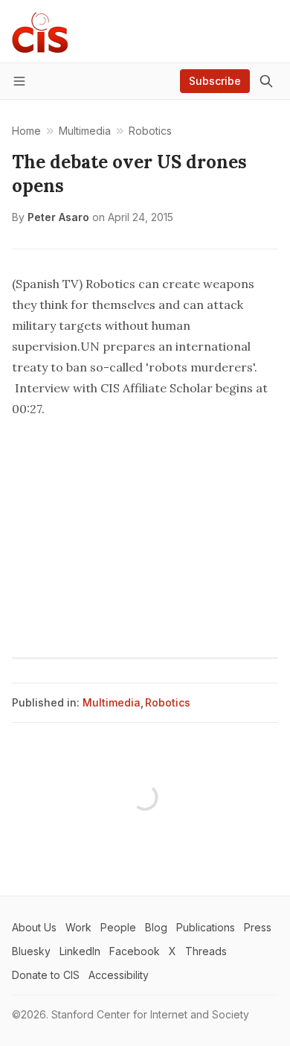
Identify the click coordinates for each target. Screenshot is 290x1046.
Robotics (167, 702)
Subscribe (215, 80)
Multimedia (112, 702)
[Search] (266, 81)
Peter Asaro (58, 217)
